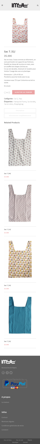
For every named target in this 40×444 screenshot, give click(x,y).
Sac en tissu (8, 440)
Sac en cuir (19, 440)
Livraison (5, 430)
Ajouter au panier (23, 92)
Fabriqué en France (20, 102)
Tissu (20, 99)
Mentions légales (8, 421)
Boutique (15, 442)
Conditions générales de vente (13, 426)
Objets (30, 440)
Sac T (16, 99)
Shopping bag (18, 104)
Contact (5, 417)
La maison (5, 402)
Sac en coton (8, 104)
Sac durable (31, 102)
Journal (25, 442)
